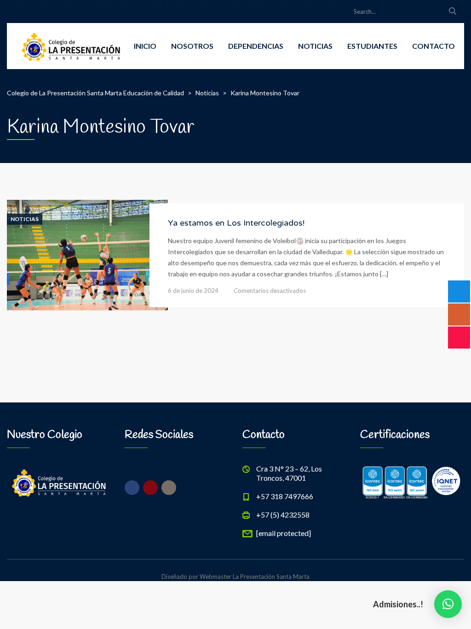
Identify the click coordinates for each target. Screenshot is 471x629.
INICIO (145, 45)
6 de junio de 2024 (193, 290)
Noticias (25, 219)
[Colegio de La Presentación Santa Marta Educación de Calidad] (71, 46)
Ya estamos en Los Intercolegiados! (236, 223)
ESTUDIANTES (372, 45)
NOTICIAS (315, 45)
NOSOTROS (192, 45)
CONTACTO (433, 45)
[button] (448, 604)
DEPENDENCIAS (255, 45)
